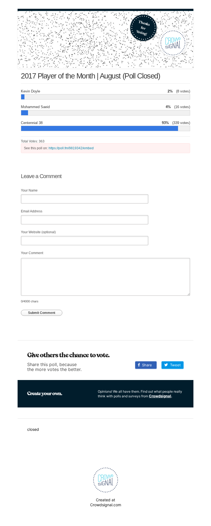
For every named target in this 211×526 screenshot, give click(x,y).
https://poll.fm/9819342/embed (71, 148)
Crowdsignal (160, 396)
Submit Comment (41, 313)
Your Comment (32, 253)
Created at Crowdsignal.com (105, 502)
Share (146, 365)
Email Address (31, 211)
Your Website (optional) (38, 232)
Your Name (29, 190)
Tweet (174, 365)
